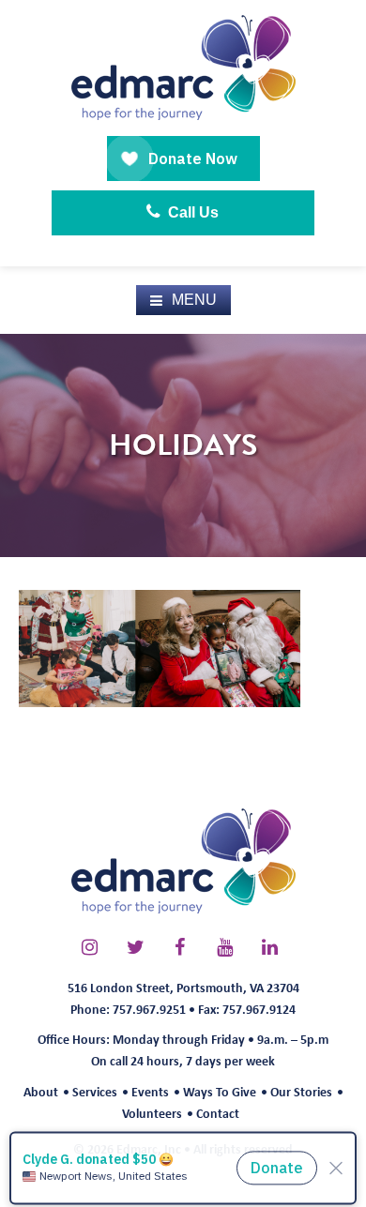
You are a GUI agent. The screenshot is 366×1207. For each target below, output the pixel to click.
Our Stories (301, 1091)
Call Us (191, 212)
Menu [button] (194, 300)
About (40, 1091)
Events (150, 1091)
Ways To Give (219, 1091)
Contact (217, 1113)
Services (94, 1091)
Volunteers (152, 1113)
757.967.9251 (149, 1009)
